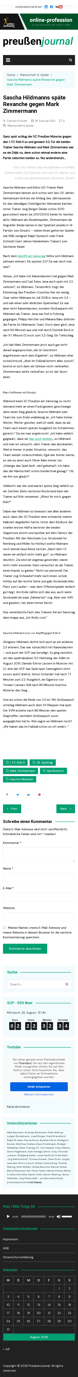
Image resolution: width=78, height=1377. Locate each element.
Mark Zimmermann (22, 771)
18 (18, 1313)
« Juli (6, 1349)
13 (38, 1305)
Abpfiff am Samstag (31, 256)
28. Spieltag (45, 763)
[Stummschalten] (59, 1217)
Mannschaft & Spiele (21, 125)
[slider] (67, 1216)
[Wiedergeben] (8, 1217)
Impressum (10, 1239)
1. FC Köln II (17, 763)
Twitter (18, 794)
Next (63, 809)
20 (39, 1313)
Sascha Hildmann (21, 779)
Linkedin (29, 794)
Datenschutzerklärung (18, 1257)
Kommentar (12, 843)
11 (18, 1305)
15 (59, 1305)
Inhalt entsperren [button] (39, 1086)
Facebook (7, 794)
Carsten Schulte (17, 121)
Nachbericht (55, 771)
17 (8, 1313)
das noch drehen (40, 439)
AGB (6, 1248)
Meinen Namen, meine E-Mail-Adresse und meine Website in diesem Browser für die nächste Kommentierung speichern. (37, 932)
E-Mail (8, 888)
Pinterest (39, 794)
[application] (39, 1217)
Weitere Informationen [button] (39, 1094)
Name (8, 869)
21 (49, 1313)
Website (9, 908)
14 (49, 1305)
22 (59, 1313)
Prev (14, 809)
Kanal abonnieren (18, 1107)
